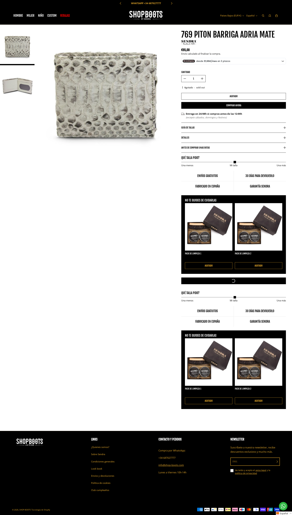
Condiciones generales (103, 461)
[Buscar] (263, 15)
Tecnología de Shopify (40, 509)
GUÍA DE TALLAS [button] (188, 127)
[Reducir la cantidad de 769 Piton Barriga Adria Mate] (184, 78)
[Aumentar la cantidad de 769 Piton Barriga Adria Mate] (202, 78)
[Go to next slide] (171, 3)
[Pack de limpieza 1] (208, 227)
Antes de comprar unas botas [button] (195, 147)
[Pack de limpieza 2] (258, 227)
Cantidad (185, 72)
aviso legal (260, 470)
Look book (96, 468)
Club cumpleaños (100, 490)
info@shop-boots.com (171, 465)
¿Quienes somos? (100, 447)
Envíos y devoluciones (102, 475)
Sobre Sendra (98, 454)
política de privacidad (246, 473)
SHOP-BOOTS (25, 509)
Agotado (234, 96)
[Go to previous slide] (120, 3)
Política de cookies (100, 483)
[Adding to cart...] (233, 280)
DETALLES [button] (185, 137)
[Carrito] (276, 15)
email (234, 461)
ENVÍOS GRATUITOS (146, 3)
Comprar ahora (233, 105)
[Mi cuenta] (269, 15)
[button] (284, 513)
